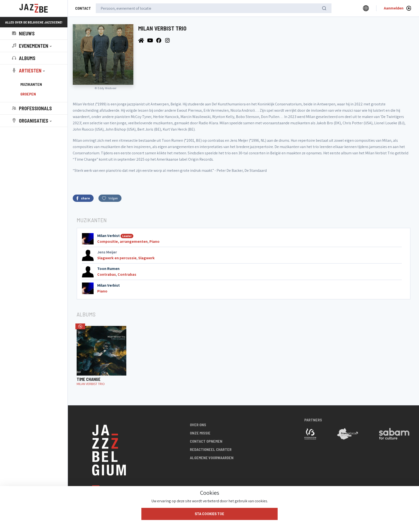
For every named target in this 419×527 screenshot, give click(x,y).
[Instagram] (168, 40)
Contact (83, 8)
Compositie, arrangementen (122, 241)
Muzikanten (31, 84)
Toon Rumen (108, 268)
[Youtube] (150, 40)
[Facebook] (159, 40)
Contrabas (106, 274)
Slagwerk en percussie (117, 257)
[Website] (141, 40)
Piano (154, 241)
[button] (32, 46)
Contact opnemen (206, 441)
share (85, 198)
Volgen (113, 198)
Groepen (28, 94)
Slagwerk (146, 257)
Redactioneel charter (211, 449)
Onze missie (200, 433)
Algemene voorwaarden (212, 457)
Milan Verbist (108, 235)
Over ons (198, 424)
